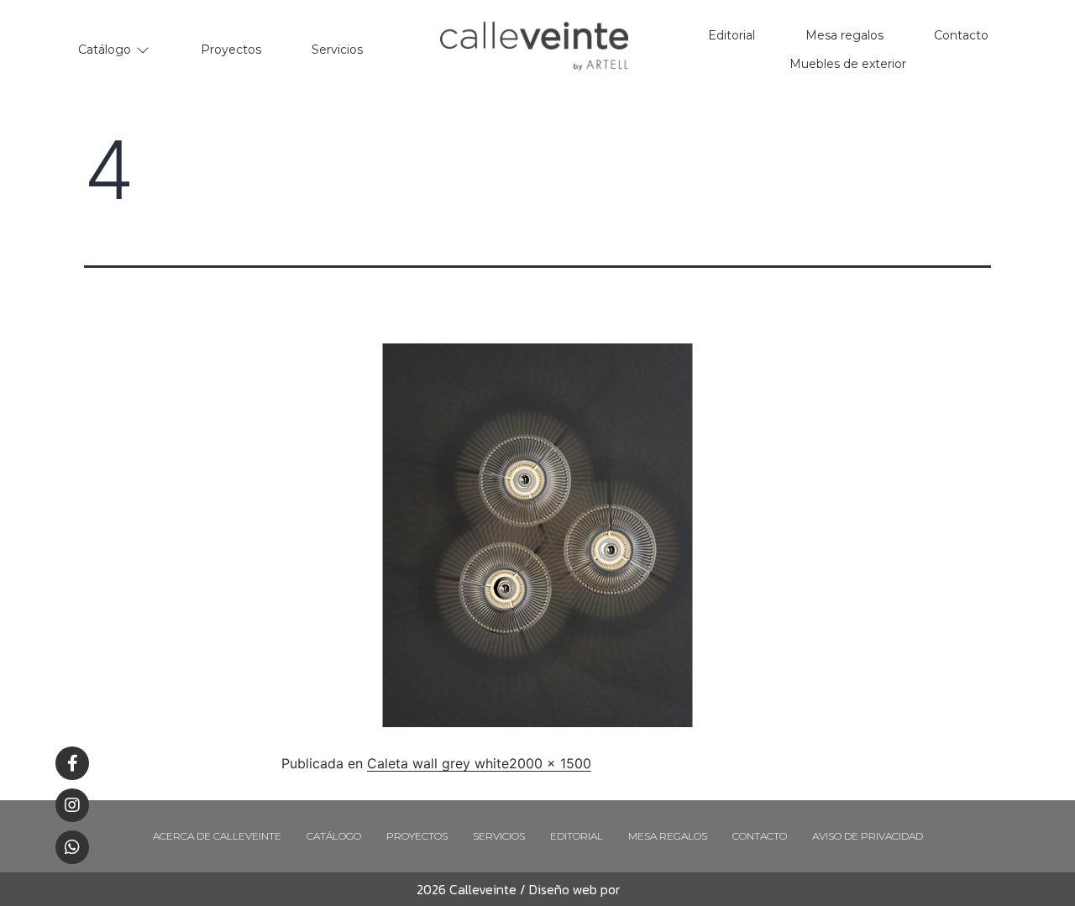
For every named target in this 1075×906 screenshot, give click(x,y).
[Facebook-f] (72, 763)
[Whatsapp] (72, 847)
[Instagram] (72, 805)
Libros (637, 889)
